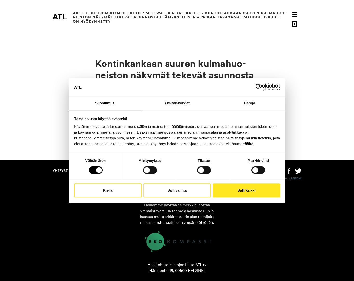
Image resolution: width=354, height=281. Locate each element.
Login (294, 24)
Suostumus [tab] (105, 103)
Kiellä (107, 190)
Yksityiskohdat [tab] (177, 103)
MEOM (296, 178)
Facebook (289, 170)
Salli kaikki (246, 190)
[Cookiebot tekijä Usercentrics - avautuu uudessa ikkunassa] (259, 87)
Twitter (298, 170)
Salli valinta (177, 190)
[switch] (150, 170)
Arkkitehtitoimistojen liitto (107, 13)
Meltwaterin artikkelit (173, 13)
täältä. (249, 144)
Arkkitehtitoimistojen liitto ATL (60, 16)
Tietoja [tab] (249, 103)
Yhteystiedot (65, 170)
